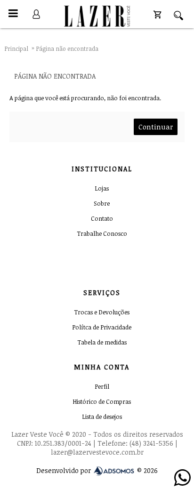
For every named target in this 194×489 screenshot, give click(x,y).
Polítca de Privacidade (101, 327)
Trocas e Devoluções (101, 312)
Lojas (102, 188)
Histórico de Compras (102, 401)
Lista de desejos (102, 416)
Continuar (155, 126)
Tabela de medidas (102, 342)
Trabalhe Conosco (102, 233)
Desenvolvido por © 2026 (97, 470)
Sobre (102, 203)
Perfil (102, 386)
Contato (102, 218)
